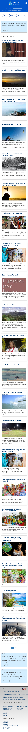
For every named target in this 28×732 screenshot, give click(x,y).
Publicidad (5, 724)
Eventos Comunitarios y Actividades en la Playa (14, 699)
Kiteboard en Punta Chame (11, 124)
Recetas (5, 713)
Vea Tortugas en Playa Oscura (12, 365)
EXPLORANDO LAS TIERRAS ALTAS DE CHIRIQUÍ (11, 510)
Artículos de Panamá (22, 706)
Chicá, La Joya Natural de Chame (13, 70)
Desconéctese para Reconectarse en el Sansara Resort (13, 184)
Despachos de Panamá (10, 275)
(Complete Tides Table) (17, 8)
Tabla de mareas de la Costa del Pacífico (13, 691)
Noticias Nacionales (8, 706)
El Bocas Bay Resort (9, 591)
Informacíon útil (7, 709)
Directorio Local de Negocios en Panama (13, 697)
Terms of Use (6, 729)
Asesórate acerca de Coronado (10, 725)
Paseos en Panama (21, 705)
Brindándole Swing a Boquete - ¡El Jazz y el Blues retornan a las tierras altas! (13, 539)
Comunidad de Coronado (9, 705)
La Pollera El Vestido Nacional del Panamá (13, 480)
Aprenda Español (7, 708)
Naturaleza (19, 709)
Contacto (5, 721)
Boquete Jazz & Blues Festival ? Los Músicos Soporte (13, 41)
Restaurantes (20, 708)
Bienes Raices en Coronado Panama (12, 693)
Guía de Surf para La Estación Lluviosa (12, 393)
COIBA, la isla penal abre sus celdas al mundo (12, 154)
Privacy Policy (6, 727)
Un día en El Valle (8, 304)
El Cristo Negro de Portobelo (12, 213)
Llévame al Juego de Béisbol (12, 420)
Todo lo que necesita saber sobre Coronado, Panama (13, 100)
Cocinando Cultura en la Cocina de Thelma (14, 336)
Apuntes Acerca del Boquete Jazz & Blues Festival (13, 450)
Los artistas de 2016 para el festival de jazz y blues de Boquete (11, 245)
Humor (5, 715)
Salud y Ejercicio (7, 712)
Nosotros (5, 722)
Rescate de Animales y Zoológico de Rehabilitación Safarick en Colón (13, 565)
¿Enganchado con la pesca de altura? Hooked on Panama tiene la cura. (13, 618)
